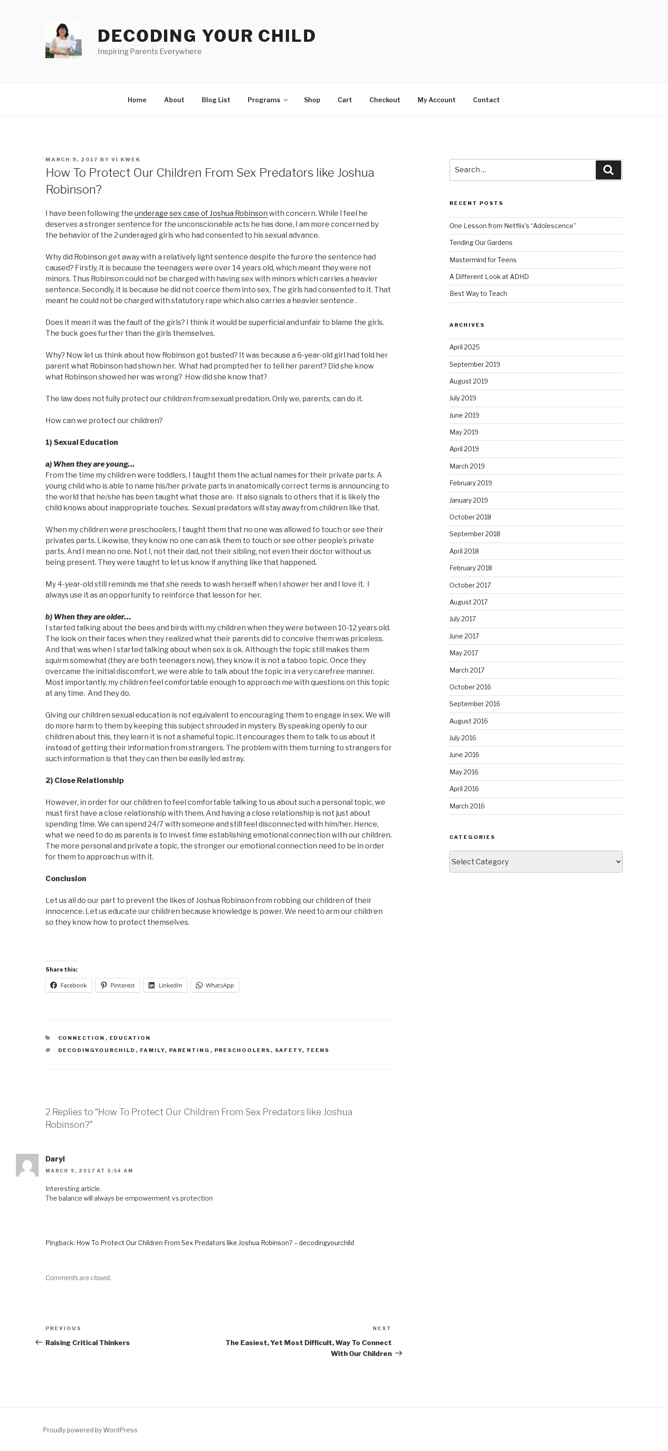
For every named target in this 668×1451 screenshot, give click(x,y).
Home (137, 100)
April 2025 (464, 347)
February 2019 (470, 483)
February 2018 (470, 568)
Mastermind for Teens (483, 260)
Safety (288, 1050)
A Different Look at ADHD (489, 276)
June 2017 (464, 636)
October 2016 (470, 687)
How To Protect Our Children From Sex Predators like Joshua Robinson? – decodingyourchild (215, 1243)
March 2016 (467, 806)
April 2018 (464, 551)
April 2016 (464, 789)
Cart (345, 100)
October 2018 (470, 517)
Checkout (384, 100)
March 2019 (467, 466)
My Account (437, 100)
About (174, 100)
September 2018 (474, 534)
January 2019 (468, 500)
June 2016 (464, 754)
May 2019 (464, 432)
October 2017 (470, 585)
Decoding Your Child (207, 36)
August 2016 (468, 721)
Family (152, 1050)
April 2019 (464, 449)
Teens (318, 1050)
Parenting (189, 1050)
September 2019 (474, 364)
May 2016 (464, 772)
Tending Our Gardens (481, 242)
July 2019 (462, 398)
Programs (264, 100)
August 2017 (468, 602)
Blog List (216, 100)
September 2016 (474, 704)
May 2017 (463, 653)
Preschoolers (242, 1050)
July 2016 (462, 738)
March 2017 (466, 670)
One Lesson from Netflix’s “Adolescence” (512, 225)
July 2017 (462, 619)
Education (130, 1038)
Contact (486, 100)
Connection (81, 1038)
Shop (312, 100)
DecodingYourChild (97, 1050)
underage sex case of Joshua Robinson (201, 213)
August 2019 (468, 381)
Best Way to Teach (478, 293)
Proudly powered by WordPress (90, 1430)
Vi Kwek (125, 159)
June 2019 (464, 415)
